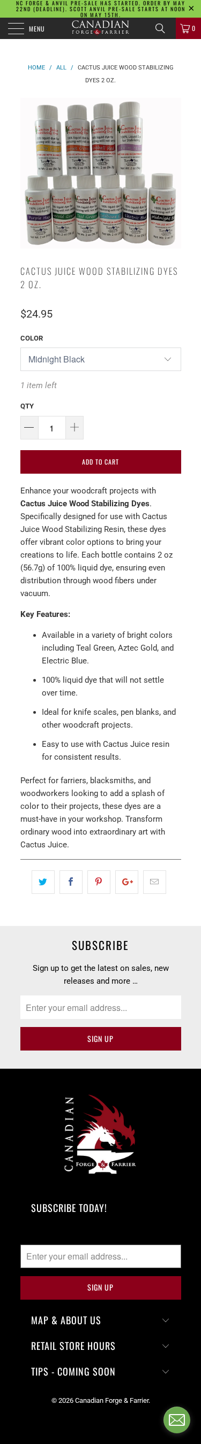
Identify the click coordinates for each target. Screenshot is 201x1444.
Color (31, 338)
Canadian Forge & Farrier (111, 1400)
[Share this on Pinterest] (98, 882)
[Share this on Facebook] (71, 882)
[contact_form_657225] (176, 1420)
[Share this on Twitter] (43, 882)
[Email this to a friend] (154, 882)
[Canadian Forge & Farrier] (100, 28)
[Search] (164, 28)
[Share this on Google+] (126, 882)
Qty (27, 406)
